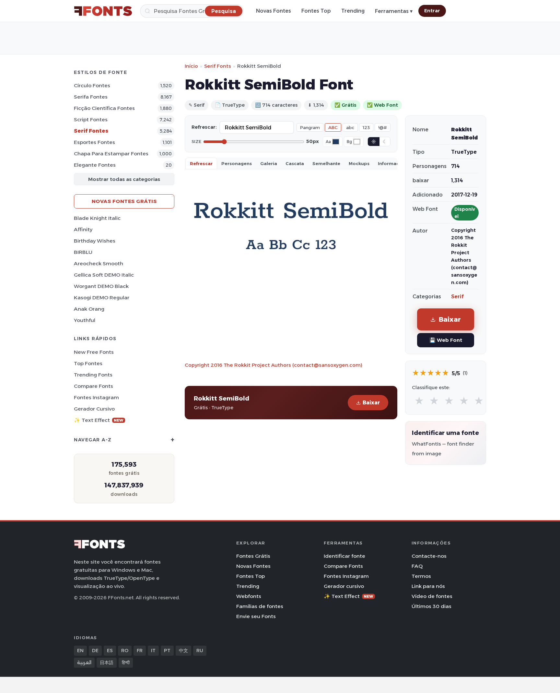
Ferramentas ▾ (394, 11)
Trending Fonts (93, 375)
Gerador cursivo (94, 409)
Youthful (84, 320)
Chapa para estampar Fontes (111, 153)
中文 (183, 650)
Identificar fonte (344, 556)
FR (140, 650)
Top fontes (88, 363)
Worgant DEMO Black (101, 286)
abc (350, 127)
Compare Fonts (93, 386)
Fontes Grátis (253, 556)
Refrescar (201, 163)
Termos (421, 576)
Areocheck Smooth (98, 263)
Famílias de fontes (259, 606)
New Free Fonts (94, 352)
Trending (353, 11)
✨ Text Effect (98, 420)
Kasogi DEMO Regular (101, 297)
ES (110, 650)
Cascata (295, 163)
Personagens (236, 163)
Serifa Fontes (91, 97)
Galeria (268, 163)
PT (167, 650)
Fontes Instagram (96, 397)
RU (199, 650)
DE (95, 650)
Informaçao (391, 163)
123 (366, 127)
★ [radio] (419, 401)
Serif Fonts (217, 66)
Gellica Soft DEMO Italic (104, 275)
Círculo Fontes (92, 85)
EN (80, 650)
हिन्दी (126, 662)
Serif (457, 296)
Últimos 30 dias (431, 606)
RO (124, 650)
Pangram (310, 127)
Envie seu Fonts (256, 616)
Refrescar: (204, 127)
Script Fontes (91, 119)
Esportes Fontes (94, 142)
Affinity (83, 229)
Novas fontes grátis (124, 201)
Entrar (432, 11)
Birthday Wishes (94, 241)
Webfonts (248, 596)
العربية (84, 662)
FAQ (417, 566)
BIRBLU (83, 252)
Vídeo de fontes (432, 596)
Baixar (371, 403)
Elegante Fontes (95, 165)
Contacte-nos (429, 556)
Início (191, 66)
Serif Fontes (91, 131)
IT (153, 650)
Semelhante (326, 163)
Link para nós (428, 586)
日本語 (106, 662)
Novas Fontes (273, 11)
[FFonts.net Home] (103, 11)
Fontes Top (316, 11)
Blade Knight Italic (97, 218)
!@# (382, 127)
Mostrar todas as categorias (124, 179)
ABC (333, 127)
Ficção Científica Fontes (104, 108)
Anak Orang (89, 309)
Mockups (359, 163)
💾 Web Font (445, 340)
